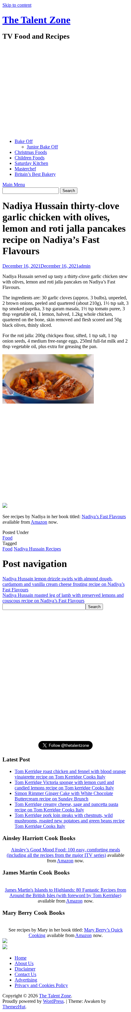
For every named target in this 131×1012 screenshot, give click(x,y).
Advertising (26, 979)
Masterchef (25, 168)
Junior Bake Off (42, 146)
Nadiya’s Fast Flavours (104, 516)
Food (7, 537)
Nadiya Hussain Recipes (37, 548)
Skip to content (16, 5)
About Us (24, 963)
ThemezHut (13, 1006)
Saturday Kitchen (31, 163)
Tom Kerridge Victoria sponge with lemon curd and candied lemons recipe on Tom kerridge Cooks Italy (64, 785)
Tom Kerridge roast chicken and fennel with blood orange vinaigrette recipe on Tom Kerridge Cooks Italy (70, 774)
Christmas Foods (31, 152)
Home (21, 957)
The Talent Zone (36, 19)
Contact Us (25, 974)
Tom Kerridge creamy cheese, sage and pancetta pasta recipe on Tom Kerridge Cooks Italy (66, 807)
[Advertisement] (65, 90)
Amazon (39, 522)
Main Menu (13, 184)
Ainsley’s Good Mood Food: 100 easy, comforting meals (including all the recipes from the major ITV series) (63, 852)
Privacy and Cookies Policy (41, 985)
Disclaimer (25, 968)
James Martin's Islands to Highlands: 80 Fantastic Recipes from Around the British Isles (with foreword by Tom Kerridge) (65, 892)
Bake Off (24, 141)
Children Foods (29, 157)
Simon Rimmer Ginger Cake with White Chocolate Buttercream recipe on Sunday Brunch (64, 796)
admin (84, 266)
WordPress (53, 1001)
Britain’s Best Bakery (35, 174)
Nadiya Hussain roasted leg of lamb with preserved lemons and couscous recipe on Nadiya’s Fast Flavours (63, 598)
